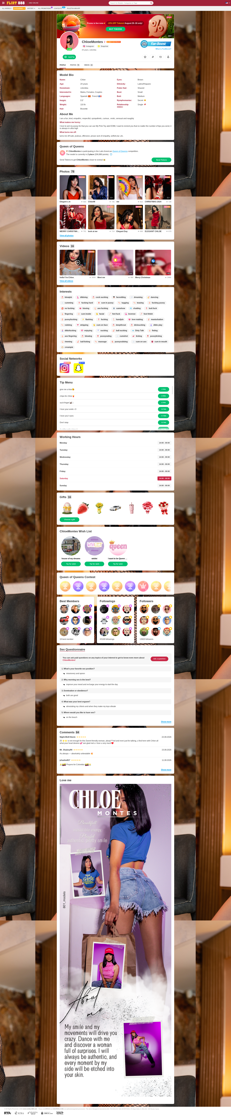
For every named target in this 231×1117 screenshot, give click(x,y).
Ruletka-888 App (73, 8)
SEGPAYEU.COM (58, 1109)
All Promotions (44, 8)
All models (6, 8)
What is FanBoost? (163, 49)
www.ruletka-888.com (30, 1109)
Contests (58, 8)
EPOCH (47, 1109)
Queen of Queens (120, 151)
